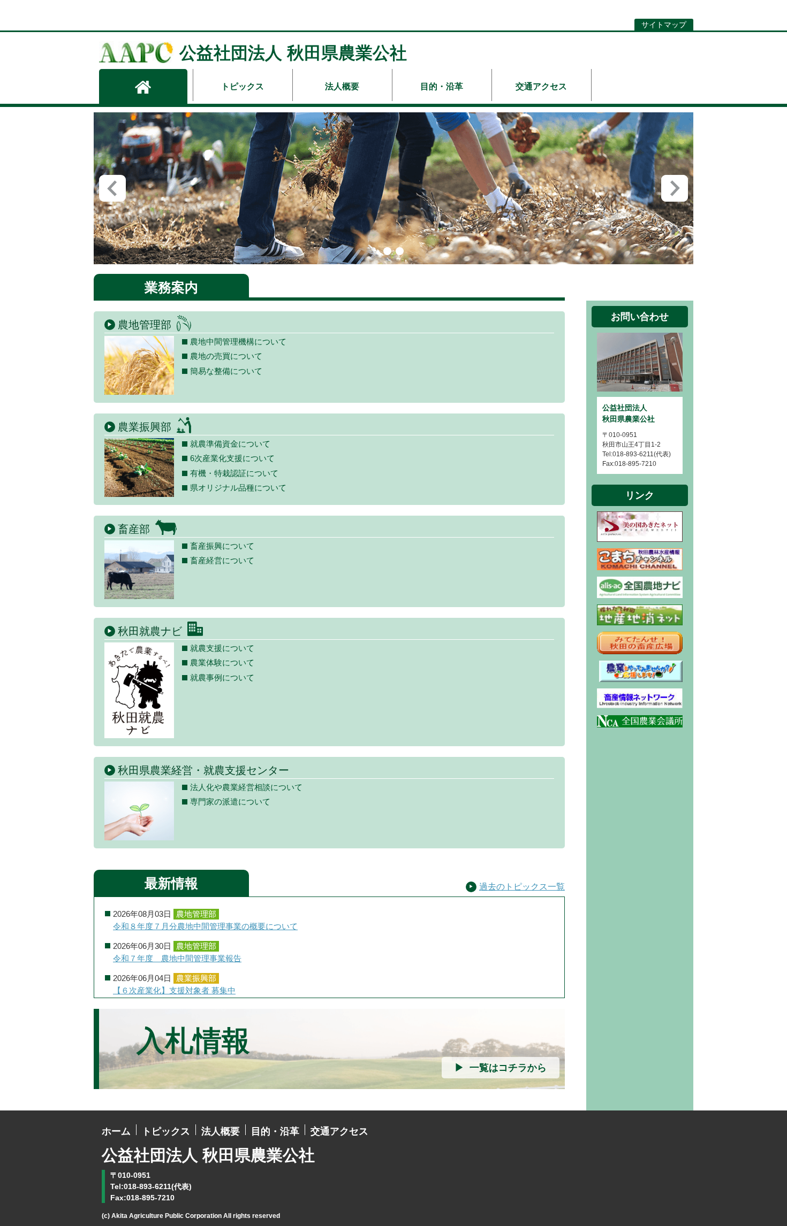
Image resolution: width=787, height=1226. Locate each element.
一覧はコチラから (508, 1067)
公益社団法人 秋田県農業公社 (293, 53)
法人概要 (342, 86)
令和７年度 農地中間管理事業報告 (177, 958)
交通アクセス (541, 86)
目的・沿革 (441, 86)
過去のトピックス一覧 (522, 886)
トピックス (242, 86)
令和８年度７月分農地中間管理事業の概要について (205, 926)
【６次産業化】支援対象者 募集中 (174, 990)
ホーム (116, 1131)
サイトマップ (663, 24)
